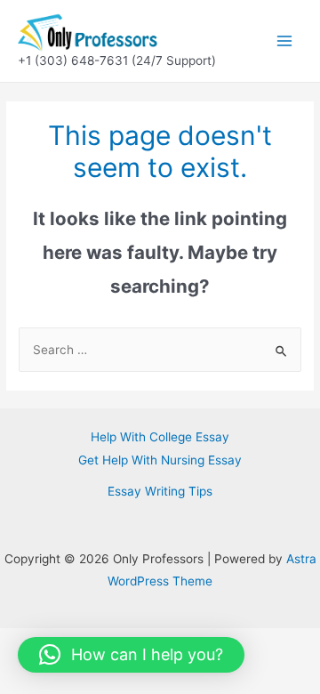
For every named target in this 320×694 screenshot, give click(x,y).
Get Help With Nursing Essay (160, 460)
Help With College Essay (160, 437)
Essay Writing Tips (160, 491)
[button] (131, 655)
